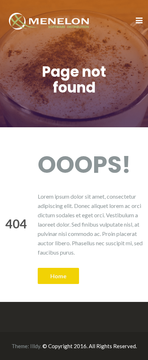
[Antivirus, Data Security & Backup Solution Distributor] (49, 20)
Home (58, 276)
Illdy (35, 346)
